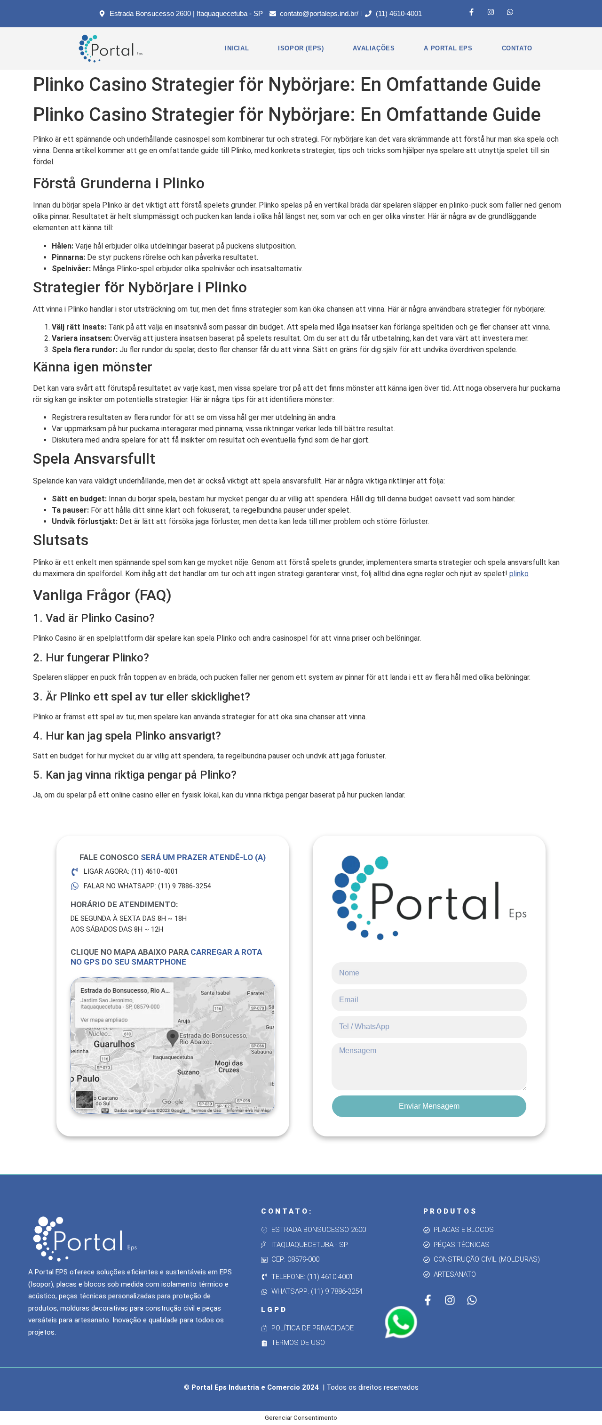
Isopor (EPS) (301, 48)
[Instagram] (491, 12)
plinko (519, 573)
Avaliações (374, 48)
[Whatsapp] (510, 12)
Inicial (237, 48)
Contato (517, 48)
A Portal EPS (448, 48)
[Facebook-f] (472, 12)
